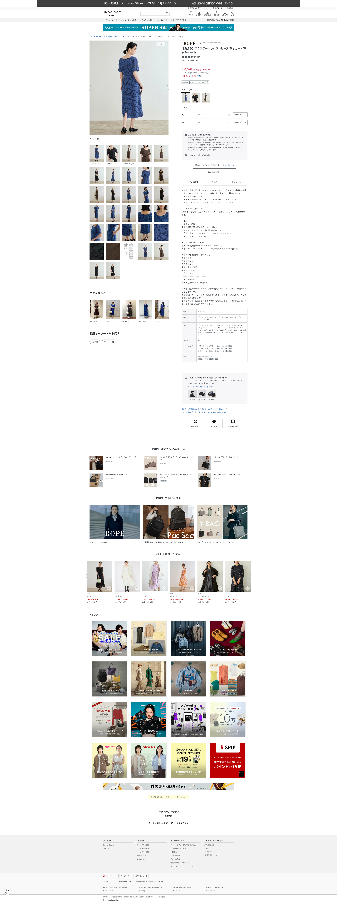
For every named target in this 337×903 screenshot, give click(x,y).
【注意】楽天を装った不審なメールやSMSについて (168, 797)
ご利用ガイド (175, 852)
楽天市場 (230, 8)
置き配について (207, 409)
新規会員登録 (209, 845)
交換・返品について (220, 409)
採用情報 (162, 897)
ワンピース (133, 37)
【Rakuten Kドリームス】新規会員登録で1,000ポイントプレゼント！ (141, 881)
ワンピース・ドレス (120, 37)
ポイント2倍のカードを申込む (182, 887)
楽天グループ (217, 8)
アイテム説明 (193, 181)
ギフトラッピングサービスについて (201, 387)
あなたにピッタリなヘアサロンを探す (115, 887)
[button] (129, 88)
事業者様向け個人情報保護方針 (134, 897)
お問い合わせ (175, 856)
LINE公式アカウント (211, 855)
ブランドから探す (143, 845)
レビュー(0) (236, 181)
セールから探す (142, 856)
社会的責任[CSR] (151, 897)
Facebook (208, 848)
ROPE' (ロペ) (107, 37)
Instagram (208, 852)
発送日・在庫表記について (190, 409)
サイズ (214, 181)
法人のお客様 (175, 859)
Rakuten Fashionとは (178, 848)
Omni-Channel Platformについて (182, 866)
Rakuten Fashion (95, 37)
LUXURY (106, 848)
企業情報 (105, 897)
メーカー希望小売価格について (217, 412)
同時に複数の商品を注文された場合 (193, 412)
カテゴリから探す (143, 852)
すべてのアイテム (143, 859)
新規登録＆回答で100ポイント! (199, 8)
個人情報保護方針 (116, 897)
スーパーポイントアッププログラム (183, 845)
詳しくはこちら (228, 165)
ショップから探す (143, 848)
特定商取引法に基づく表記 (179, 863)
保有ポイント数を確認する (214, 887)
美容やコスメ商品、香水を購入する (150, 887)
